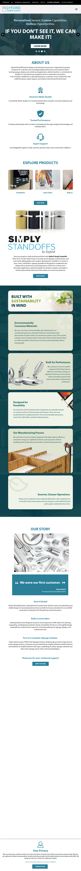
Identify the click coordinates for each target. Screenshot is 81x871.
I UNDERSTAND (40, 866)
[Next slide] (78, 34)
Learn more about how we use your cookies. (40, 862)
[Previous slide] (3, 34)
